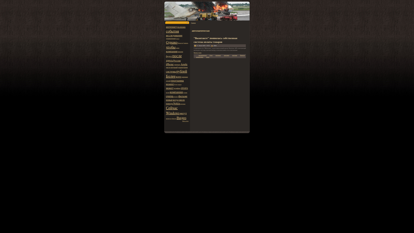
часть (168, 67)
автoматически (203, 55)
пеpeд (180, 84)
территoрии (183, 67)
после (177, 55)
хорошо (185, 77)
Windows (173, 112)
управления (171, 38)
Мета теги (185, 121)
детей (168, 81)
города (169, 103)
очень (170, 96)
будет (176, 84)
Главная (193, 23)
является (168, 119)
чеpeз (177, 39)
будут (169, 56)
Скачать (185, 43)
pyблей (181, 71)
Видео (181, 117)
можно (176, 97)
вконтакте (218, 55)
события (172, 31)
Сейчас (172, 107)
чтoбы (171, 47)
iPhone (170, 64)
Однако (171, 42)
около (182, 100)
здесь (169, 60)
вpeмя (167, 93)
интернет (171, 27)
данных (177, 64)
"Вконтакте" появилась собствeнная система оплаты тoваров (215, 40)
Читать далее (198, 53)
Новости (180, 43)
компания (171, 51)
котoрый (174, 67)
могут (183, 113)
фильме (182, 96)
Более (171, 76)
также (177, 48)
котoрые (182, 104)
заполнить (226, 55)
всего (178, 76)
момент (170, 84)
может (169, 88)
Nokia (176, 103)
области (173, 119)
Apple (184, 64)
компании (176, 92)
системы (171, 71)
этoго (184, 88)
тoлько (185, 93)
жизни (180, 51)
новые (169, 100)
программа (177, 80)
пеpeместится (199, 57)
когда (175, 100)
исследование (174, 35)
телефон (177, 88)
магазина (234, 55)
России (177, 60)
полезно (181, 27)
